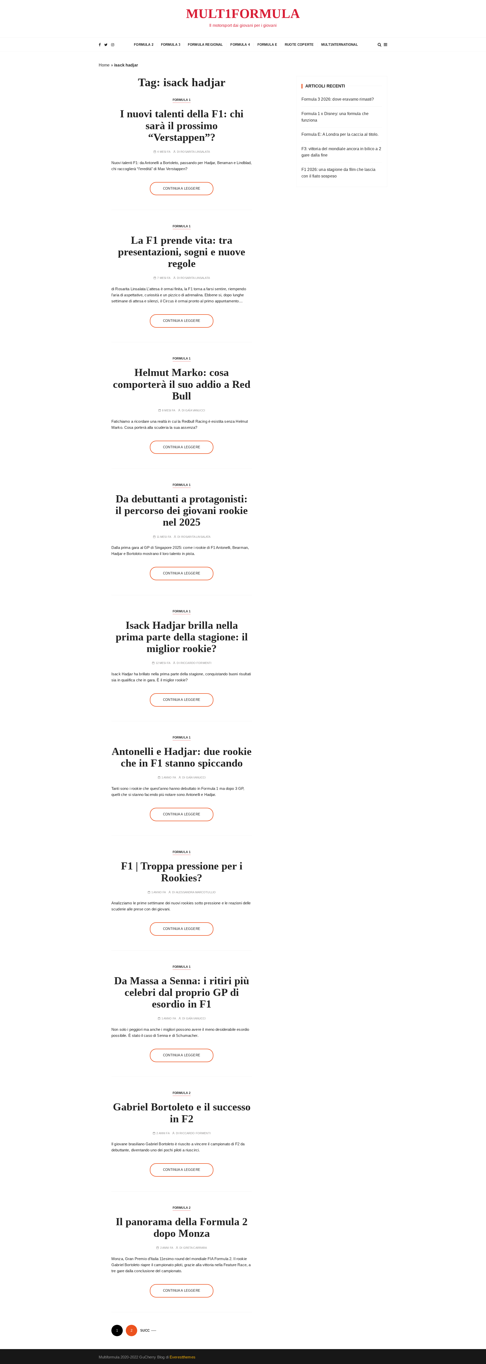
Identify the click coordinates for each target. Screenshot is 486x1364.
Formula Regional (205, 45)
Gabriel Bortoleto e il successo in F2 (182, 1112)
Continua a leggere (181, 188)
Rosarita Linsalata (195, 151)
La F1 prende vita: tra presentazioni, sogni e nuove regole (181, 251)
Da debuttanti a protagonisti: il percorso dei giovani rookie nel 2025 (181, 510)
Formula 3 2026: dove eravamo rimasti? (337, 99)
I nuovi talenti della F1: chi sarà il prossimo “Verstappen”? (182, 125)
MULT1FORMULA (243, 13)
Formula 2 (143, 45)
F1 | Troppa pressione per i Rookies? (181, 871)
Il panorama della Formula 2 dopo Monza (182, 1227)
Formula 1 (182, 100)
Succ (145, 1330)
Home (104, 65)
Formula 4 (240, 45)
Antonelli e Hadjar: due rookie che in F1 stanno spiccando (182, 757)
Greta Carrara (195, 1247)
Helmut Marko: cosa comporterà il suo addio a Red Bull (181, 384)
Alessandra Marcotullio (196, 892)
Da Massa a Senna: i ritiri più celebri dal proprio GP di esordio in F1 (181, 992)
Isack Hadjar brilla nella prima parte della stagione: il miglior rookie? (182, 636)
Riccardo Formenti (196, 663)
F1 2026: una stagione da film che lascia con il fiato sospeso (338, 172)
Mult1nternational (339, 45)
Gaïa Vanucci (195, 410)
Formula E (267, 45)
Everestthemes (182, 1357)
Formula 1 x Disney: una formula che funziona (335, 116)
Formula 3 (170, 45)
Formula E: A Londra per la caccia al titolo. (340, 134)
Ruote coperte (299, 45)
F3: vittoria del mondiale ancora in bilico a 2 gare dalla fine (341, 152)
